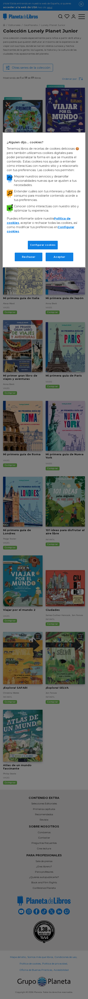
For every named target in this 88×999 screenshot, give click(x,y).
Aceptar (59, 256)
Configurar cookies (42, 244)
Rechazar (28, 256)
